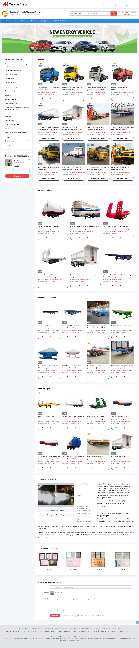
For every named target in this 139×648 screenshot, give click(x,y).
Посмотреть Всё (43, 538)
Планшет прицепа (11, 91)
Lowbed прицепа (10, 78)
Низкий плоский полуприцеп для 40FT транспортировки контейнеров (122, 368)
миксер (7, 128)
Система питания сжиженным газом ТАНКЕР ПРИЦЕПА (17, 109)
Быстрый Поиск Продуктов (102, 629)
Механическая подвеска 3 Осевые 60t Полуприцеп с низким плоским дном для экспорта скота (49, 368)
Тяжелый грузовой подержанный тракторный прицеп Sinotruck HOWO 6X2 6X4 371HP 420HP (97, 90)
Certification (49, 569)
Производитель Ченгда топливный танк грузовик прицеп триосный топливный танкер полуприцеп (49, 459)
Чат (18, 165)
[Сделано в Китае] (15, 4)
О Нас (32, 21)
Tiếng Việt (128, 631)
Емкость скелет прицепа (13, 87)
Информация (116, 629)
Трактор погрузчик (11, 99)
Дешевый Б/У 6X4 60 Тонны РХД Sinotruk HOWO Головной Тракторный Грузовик (72, 90)
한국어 (90, 631)
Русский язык (82, 631)
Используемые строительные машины (15, 115)
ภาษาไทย (115, 631)
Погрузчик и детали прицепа (14, 137)
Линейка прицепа (11, 103)
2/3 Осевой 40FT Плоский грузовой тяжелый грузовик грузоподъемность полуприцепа (73, 328)
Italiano (74, 631)
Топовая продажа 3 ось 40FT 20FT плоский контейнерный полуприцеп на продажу (122, 129)
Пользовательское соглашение (42, 629)
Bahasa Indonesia (69, 633)
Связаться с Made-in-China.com (83, 629)
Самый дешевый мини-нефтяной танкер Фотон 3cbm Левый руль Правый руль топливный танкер (73, 459)
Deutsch (60, 631)
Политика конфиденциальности (63, 629)
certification (73, 569)
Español (53, 631)
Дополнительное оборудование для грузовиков (17, 65)
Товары (21, 21)
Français (46, 631)
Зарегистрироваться (116, 5)
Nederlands (103, 631)
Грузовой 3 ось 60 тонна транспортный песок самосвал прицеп (72, 129)
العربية (95, 631)
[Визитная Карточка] (29, 158)
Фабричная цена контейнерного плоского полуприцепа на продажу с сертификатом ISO (122, 328)
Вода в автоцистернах (12, 124)
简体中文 (26, 631)
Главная (8, 21)
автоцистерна (9, 120)
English (20, 631)
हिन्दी (109, 631)
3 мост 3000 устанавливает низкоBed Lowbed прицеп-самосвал (96, 129)
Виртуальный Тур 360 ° (57, 510)
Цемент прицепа (10, 83)
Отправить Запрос (49, 99)
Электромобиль (10, 141)
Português (67, 631)
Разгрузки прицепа (11, 74)
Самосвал (8, 95)
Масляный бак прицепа (13, 70)
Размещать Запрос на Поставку (92, 616)
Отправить (55, 616)
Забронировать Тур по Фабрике (56, 515)
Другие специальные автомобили (16, 133)
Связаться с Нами (60, 21)
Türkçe (121, 631)
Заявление (28, 629)
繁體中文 (33, 631)
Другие (7, 145)
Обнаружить (44, 21)
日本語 (40, 631)
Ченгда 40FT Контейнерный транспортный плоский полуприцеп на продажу (96, 459)
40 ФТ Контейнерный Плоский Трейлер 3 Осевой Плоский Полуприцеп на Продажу (72, 368)
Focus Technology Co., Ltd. (67, 637)
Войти (105, 5)
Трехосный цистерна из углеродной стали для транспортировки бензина (120, 419)
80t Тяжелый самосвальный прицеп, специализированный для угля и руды (122, 459)
